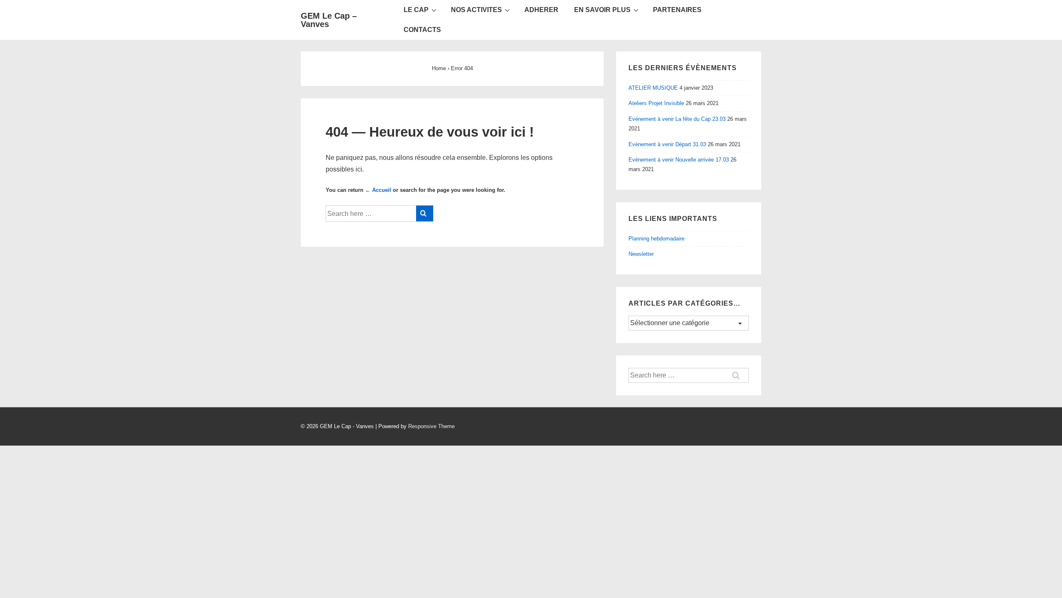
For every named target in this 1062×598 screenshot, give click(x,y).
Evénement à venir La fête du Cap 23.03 (677, 119)
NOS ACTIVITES (476, 9)
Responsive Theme (431, 426)
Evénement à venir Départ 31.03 (667, 144)
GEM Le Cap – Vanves (329, 20)
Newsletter (641, 254)
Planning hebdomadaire (656, 238)
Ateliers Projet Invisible (656, 103)
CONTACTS (422, 29)
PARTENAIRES (677, 9)
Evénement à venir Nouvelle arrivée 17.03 (678, 160)
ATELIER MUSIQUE (653, 88)
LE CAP (416, 9)
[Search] (424, 213)
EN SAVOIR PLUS (602, 9)
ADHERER (541, 9)
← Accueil (378, 190)
